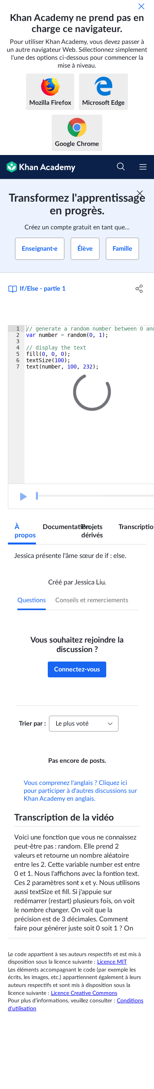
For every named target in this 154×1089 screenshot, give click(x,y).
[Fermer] (141, 6)
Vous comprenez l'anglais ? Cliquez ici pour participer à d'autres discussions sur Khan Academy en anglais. (80, 802)
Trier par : (32, 723)
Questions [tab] (31, 600)
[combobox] (83, 724)
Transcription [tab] (132, 527)
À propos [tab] (25, 531)
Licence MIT (112, 973)
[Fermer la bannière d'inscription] (140, 193)
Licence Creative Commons (84, 1004)
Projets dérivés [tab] (92, 531)
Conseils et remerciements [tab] (91, 600)
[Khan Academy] (37, 167)
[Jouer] (22, 497)
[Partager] (139, 289)
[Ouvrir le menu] (143, 167)
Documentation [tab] (59, 527)
